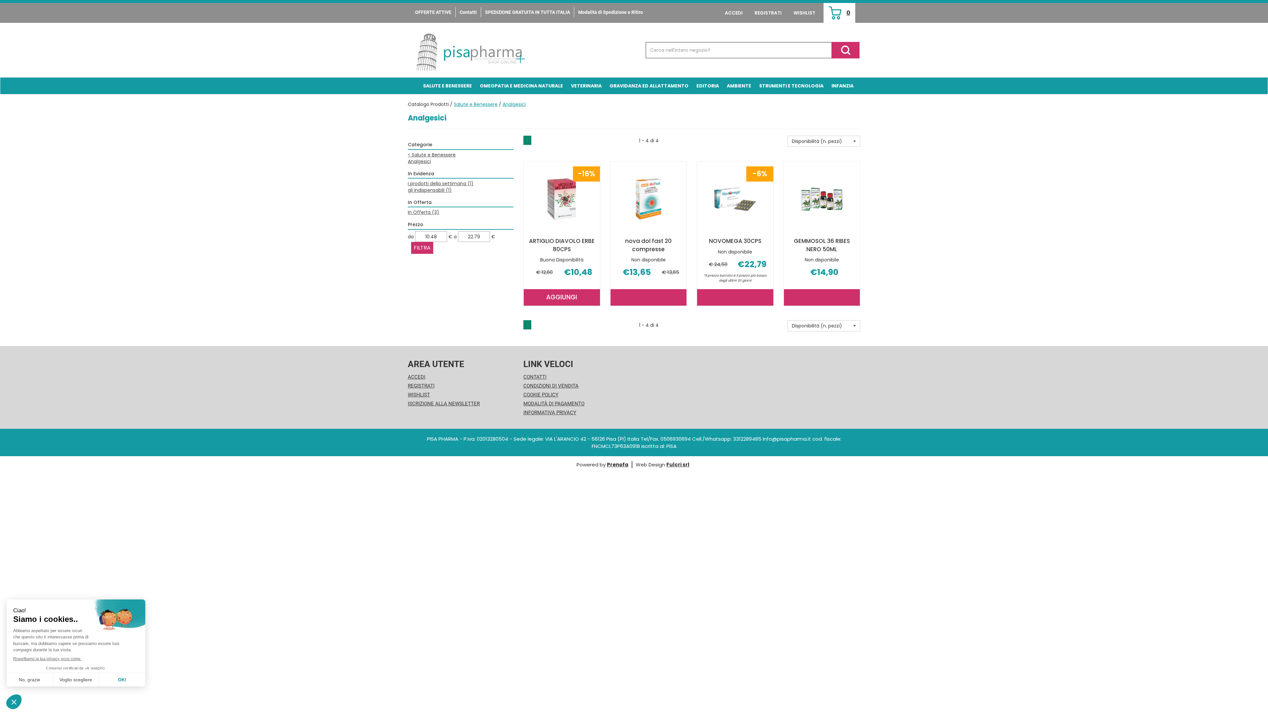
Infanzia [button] (842, 86)
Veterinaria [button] (586, 86)
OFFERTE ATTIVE (433, 12)
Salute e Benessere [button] (447, 86)
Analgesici (419, 161)
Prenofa (617, 464)
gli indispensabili (430, 190)
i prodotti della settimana (441, 183)
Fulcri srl (677, 464)
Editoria (707, 86)
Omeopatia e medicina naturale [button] (521, 86)
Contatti (468, 12)
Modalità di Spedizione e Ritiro (610, 12)
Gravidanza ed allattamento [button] (649, 86)
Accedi (734, 13)
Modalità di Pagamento (553, 404)
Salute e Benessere (476, 104)
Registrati (768, 13)
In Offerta (423, 212)
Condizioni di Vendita (551, 386)
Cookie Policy (540, 395)
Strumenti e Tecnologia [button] (791, 86)
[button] (824, 141)
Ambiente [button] (739, 86)
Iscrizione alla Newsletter (444, 404)
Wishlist (804, 13)
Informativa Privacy (549, 413)
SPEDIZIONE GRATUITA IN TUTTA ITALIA (527, 12)
